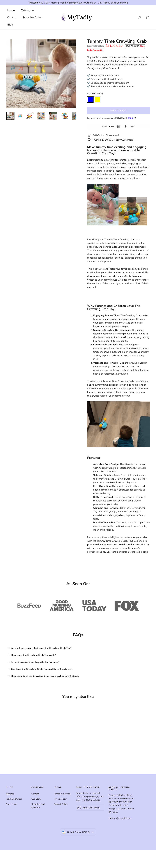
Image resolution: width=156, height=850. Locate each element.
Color (95, 93)
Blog (10, 24)
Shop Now (11, 804)
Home (11, 10)
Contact (12, 17)
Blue (90, 99)
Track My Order (32, 17)
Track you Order (14, 798)
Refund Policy (60, 804)
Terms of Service (62, 793)
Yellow (97, 99)
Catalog (26, 10)
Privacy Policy (60, 798)
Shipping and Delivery (38, 806)
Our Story (36, 798)
